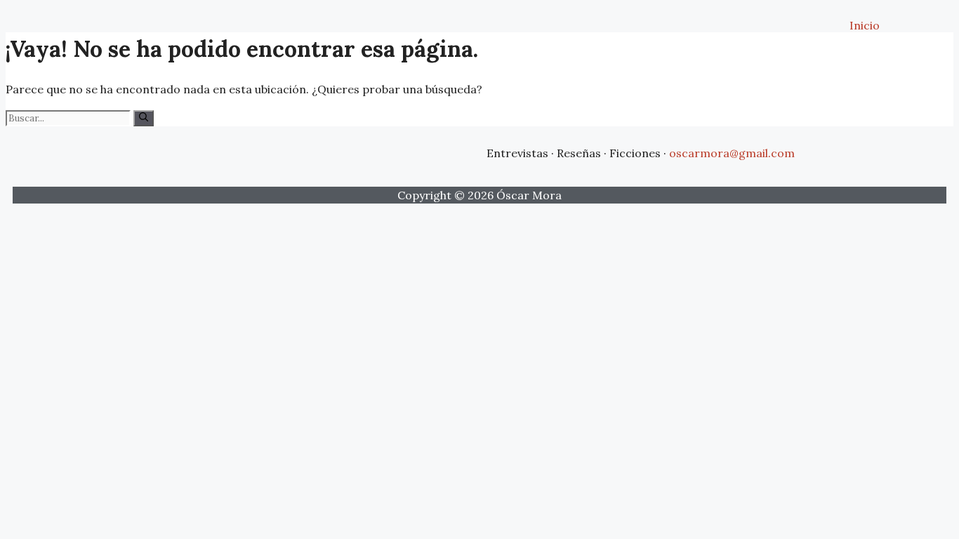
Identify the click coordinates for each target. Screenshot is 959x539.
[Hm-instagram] (454, 150)
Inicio (864, 25)
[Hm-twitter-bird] (407, 150)
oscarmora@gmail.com (732, 153)
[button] (88, 11)
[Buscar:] (69, 117)
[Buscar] (143, 118)
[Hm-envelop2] (359, 150)
